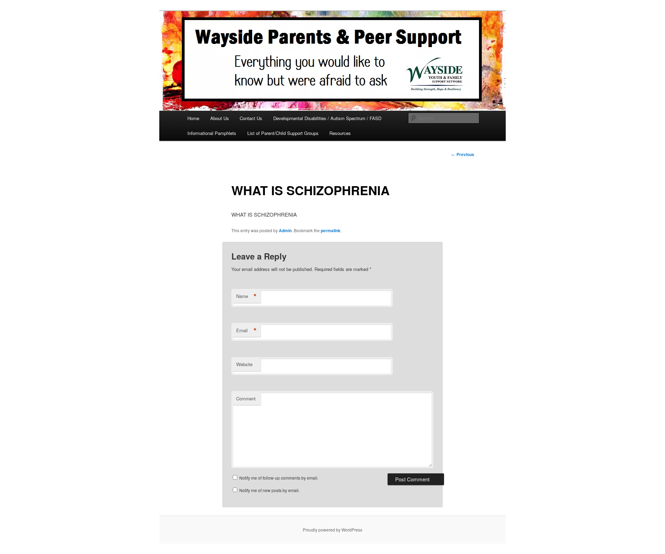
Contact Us (251, 118)
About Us (219, 118)
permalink (330, 230)
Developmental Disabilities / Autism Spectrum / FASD (327, 118)
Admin (285, 230)
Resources (340, 133)
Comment (246, 398)
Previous (462, 154)
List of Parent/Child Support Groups (283, 133)
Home (193, 118)
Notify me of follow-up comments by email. (278, 478)
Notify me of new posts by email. (269, 490)
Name (246, 296)
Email (246, 330)
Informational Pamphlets (211, 133)
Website (244, 364)
